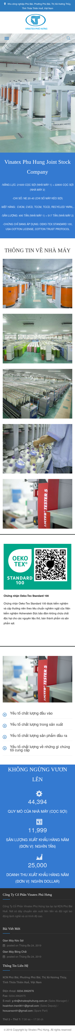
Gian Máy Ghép (17, 319)
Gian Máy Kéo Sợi (19, 374)
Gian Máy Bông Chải (21, 264)
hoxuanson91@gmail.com (18, 1010)
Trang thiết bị (22, 269)
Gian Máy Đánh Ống (21, 430)
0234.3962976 (25, 991)
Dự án (9, 269)
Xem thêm (18, 301)
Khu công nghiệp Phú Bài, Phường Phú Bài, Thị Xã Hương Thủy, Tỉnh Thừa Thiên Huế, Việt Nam (39, 6)
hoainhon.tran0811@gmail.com (21, 1005)
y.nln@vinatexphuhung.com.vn (29, 1000)
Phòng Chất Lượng (20, 484)
